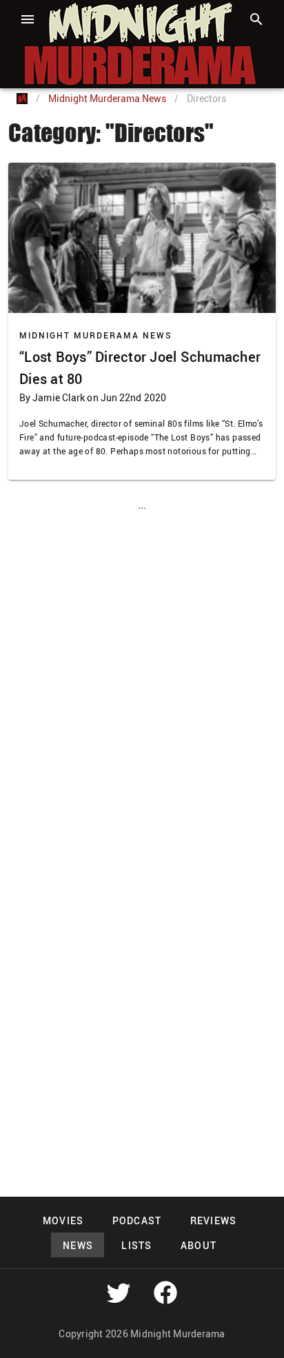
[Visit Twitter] (118, 1292)
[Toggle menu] (27, 19)
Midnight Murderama (78, 12)
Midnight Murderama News (107, 98)
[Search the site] (256, 19)
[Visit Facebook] (165, 1292)
